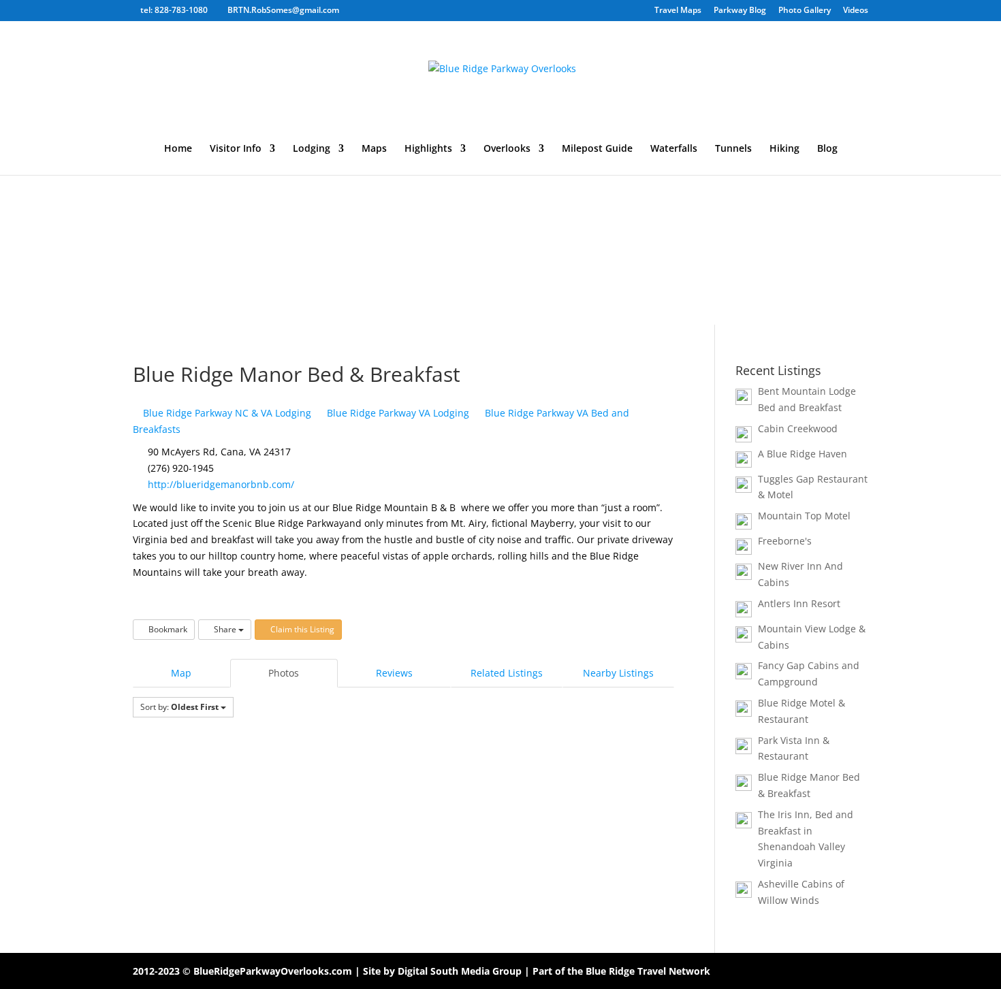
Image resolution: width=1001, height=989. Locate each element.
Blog (827, 149)
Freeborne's (785, 540)
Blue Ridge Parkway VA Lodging (396, 412)
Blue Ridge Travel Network (648, 970)
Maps (374, 149)
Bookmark (166, 629)
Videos (855, 11)
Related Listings (507, 672)
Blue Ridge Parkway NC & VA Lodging (225, 412)
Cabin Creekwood (798, 428)
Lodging (311, 149)
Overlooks (506, 149)
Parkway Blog (740, 11)
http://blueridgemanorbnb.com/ (221, 484)
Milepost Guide (597, 149)
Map (181, 672)
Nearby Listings (618, 672)
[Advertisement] (500, 222)
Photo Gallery (804, 11)
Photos (283, 672)
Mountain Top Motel (804, 515)
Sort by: (179, 707)
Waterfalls (673, 149)
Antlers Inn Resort (799, 603)
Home (178, 149)
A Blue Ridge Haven (802, 453)
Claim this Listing (301, 629)
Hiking (784, 149)
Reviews (394, 672)
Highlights (428, 149)
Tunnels (733, 149)
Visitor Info (235, 149)
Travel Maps (677, 11)
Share (225, 629)
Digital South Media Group (460, 970)
